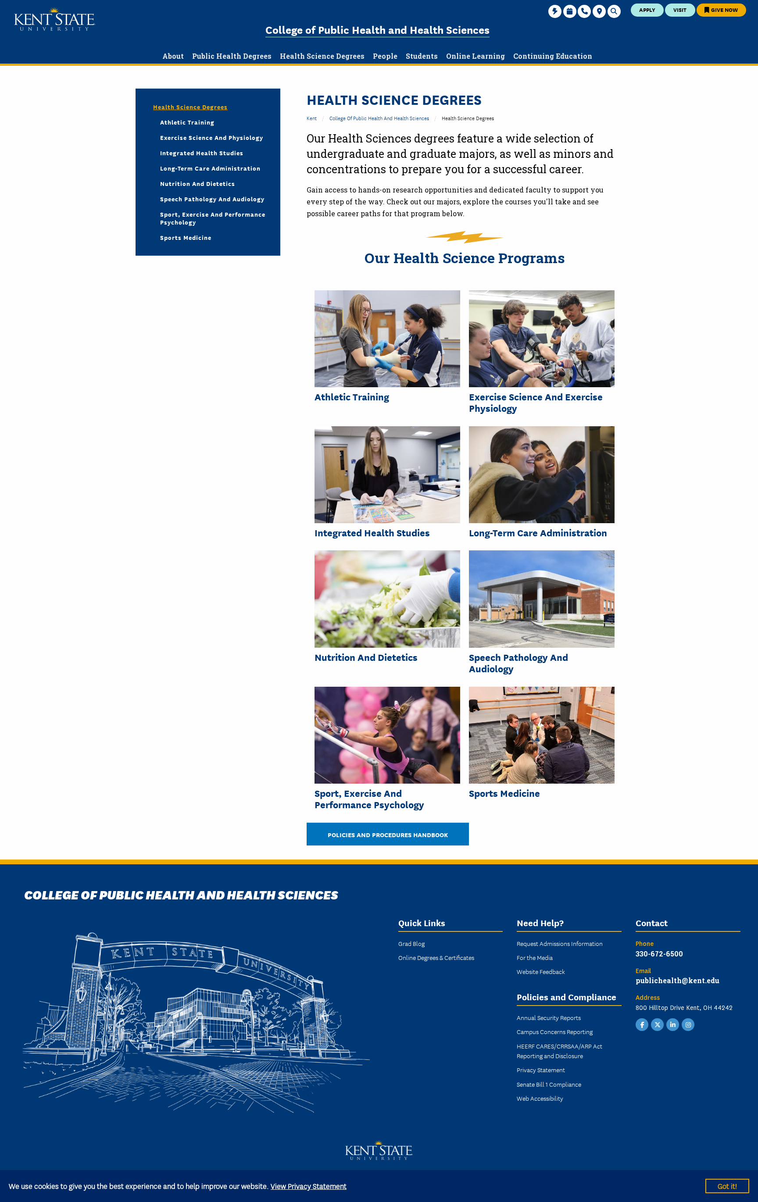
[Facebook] (642, 1024)
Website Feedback (541, 971)
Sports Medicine (504, 793)
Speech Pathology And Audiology (518, 662)
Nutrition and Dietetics (366, 657)
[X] (657, 1024)
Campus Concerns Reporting (555, 1031)
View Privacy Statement (309, 1185)
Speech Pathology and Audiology (212, 199)
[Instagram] (688, 1024)
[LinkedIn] (672, 1024)
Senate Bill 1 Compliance (549, 1084)
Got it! (727, 1185)
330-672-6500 (659, 953)
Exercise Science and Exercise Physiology (536, 402)
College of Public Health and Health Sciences (377, 29)
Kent (312, 118)
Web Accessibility (540, 1098)
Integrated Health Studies (372, 532)
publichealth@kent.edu (677, 980)
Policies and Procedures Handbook (388, 834)
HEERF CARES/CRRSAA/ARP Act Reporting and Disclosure (559, 1050)
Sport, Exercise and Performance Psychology (369, 798)
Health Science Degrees (190, 107)
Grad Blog (411, 943)
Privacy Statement (541, 1069)
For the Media (535, 957)
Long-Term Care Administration (538, 532)
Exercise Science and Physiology (211, 137)
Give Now (724, 9)
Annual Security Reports (549, 1017)
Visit (679, 9)
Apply (647, 9)
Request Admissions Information (560, 943)
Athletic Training (352, 396)
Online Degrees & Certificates (436, 957)
